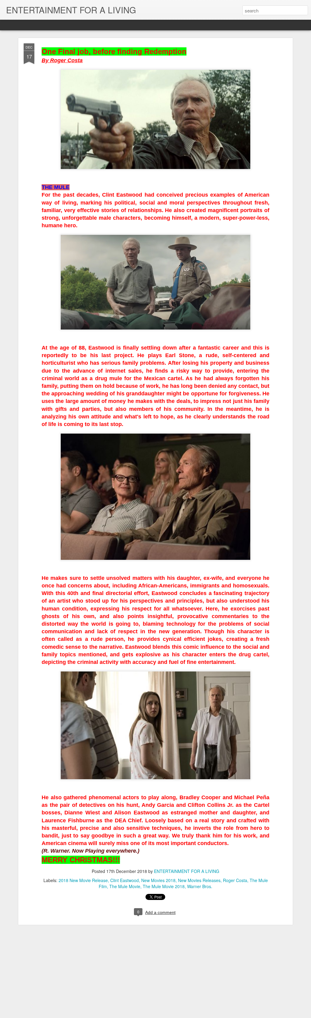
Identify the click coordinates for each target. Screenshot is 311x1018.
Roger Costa (235, 880)
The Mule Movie (124, 886)
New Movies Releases (199, 880)
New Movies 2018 (158, 880)
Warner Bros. (199, 886)
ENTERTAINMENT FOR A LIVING (186, 871)
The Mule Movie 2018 (164, 886)
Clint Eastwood (124, 880)
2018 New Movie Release (83, 880)
